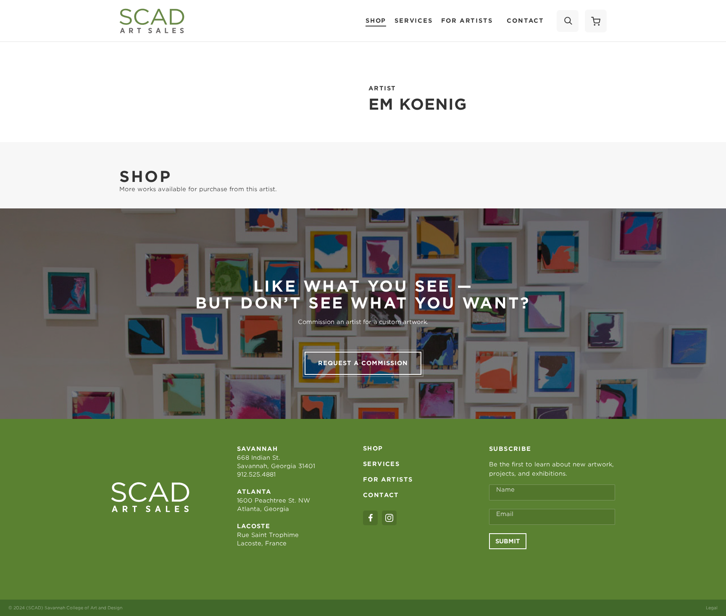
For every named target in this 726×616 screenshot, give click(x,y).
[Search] (568, 21)
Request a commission (363, 363)
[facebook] (370, 518)
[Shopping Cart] (596, 21)
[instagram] (389, 518)
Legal (712, 607)
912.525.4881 (256, 474)
